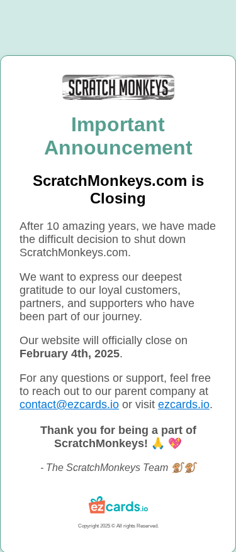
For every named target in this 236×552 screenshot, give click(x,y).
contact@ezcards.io (69, 404)
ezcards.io (184, 404)
